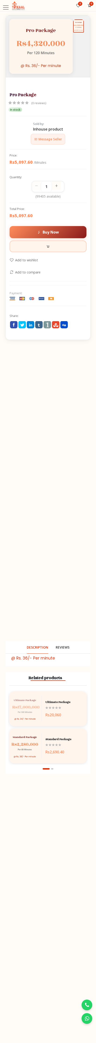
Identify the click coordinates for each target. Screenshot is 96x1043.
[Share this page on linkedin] (30, 324)
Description (37, 647)
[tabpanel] (48, 727)
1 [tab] (46, 769)
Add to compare (28, 272)
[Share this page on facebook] (13, 324)
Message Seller (50, 139)
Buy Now (51, 232)
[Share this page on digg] (64, 324)
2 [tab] (52, 769)
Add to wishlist (26, 260)
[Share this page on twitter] (22, 324)
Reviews (62, 647)
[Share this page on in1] (47, 324)
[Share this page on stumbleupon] (55, 324)
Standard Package (58, 739)
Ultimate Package (57, 702)
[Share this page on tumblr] (39, 324)
